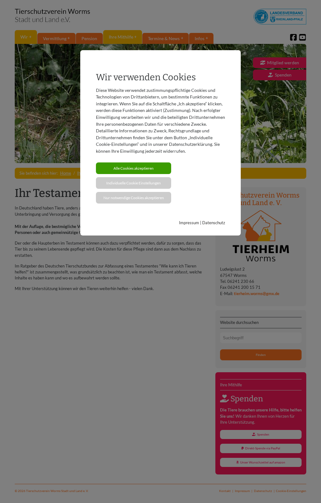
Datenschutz (213, 222)
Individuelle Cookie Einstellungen (133, 183)
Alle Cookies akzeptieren (133, 168)
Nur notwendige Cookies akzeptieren (133, 198)
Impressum (189, 222)
